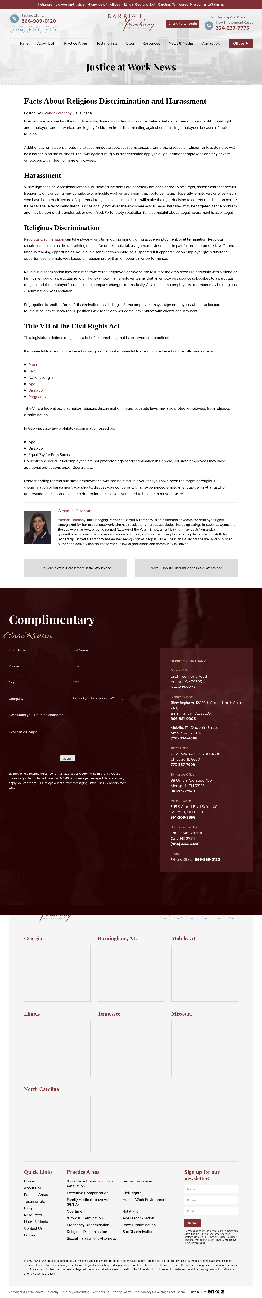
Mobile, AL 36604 (186, 733)
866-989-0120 (38, 18)
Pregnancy (37, 397)
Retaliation (132, 1211)
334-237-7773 (234, 25)
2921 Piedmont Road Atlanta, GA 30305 (189, 679)
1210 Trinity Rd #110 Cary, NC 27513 (187, 836)
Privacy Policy (121, 1292)
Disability (36, 390)
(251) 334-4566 (184, 738)
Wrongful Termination (85, 1218)
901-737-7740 (183, 791)
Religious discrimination (44, 239)
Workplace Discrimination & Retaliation (90, 1183)
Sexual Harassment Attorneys (91, 1238)
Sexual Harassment (139, 1181)
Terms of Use (100, 1292)
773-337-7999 (183, 764)
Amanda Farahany (56, 113)
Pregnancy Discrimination (88, 1225)
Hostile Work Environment (144, 1200)
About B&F (46, 43)
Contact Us (210, 43)
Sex (32, 371)
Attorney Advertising (75, 1292)
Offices (239, 43)
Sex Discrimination (138, 1232)
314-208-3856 (183, 817)
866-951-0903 (183, 719)
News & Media (181, 43)
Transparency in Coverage (150, 1292)
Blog (130, 43)
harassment (120, 200)
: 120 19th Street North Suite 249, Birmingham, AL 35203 (206, 708)
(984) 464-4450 (185, 844)
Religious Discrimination (87, 1232)
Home (23, 43)
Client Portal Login (183, 23)
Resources (151, 43)
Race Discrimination (139, 1225)
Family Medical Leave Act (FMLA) (88, 1202)
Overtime (74, 1211)
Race (33, 365)
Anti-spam (178, 1292)
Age (32, 384)
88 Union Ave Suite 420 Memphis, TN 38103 (191, 783)
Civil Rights (132, 1193)
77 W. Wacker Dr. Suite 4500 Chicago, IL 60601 (195, 756)
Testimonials (106, 43)
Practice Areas (76, 43)
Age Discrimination (138, 1218)
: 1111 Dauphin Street (194, 727)
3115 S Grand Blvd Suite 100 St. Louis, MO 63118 (194, 809)
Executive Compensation (88, 1193)
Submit (68, 758)
